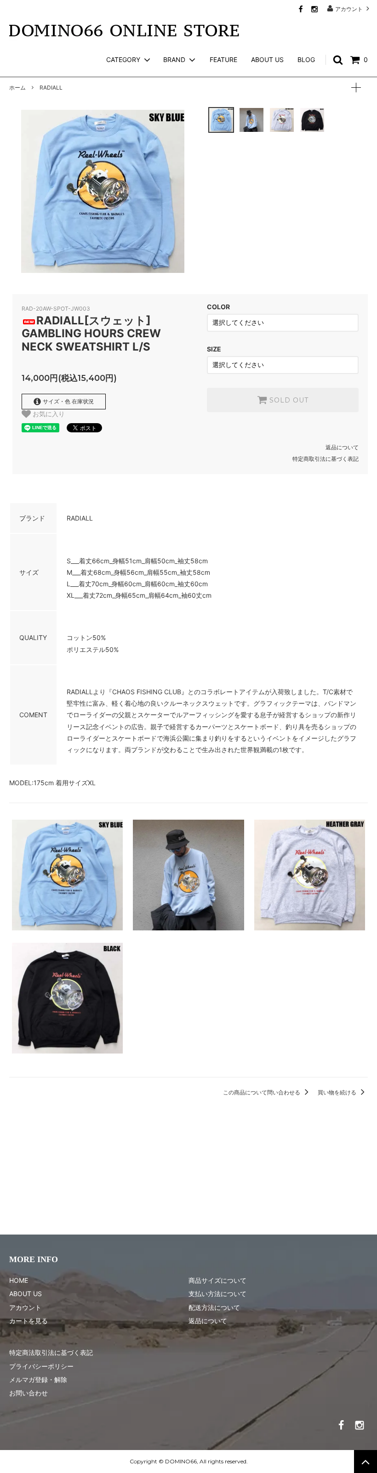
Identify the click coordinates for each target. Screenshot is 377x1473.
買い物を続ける (338, 1092)
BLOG (306, 59)
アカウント (349, 9)
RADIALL (51, 87)
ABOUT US (267, 59)
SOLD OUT (287, 400)
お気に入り (48, 414)
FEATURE (223, 59)
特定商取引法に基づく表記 (325, 458)
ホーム (17, 87)
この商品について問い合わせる (262, 1092)
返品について (342, 447)
